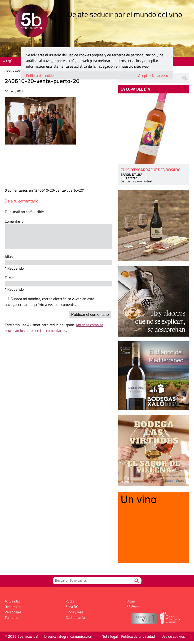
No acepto (160, 75)
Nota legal (109, 636)
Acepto (143, 75)
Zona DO (72, 606)
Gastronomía (75, 617)
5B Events (134, 606)
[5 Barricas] (31, 21)
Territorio (11, 617)
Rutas (70, 601)
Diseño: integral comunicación (68, 636)
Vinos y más (75, 612)
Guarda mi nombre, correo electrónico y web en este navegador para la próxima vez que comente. (49, 301)
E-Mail (10, 278)
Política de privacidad (138, 636)
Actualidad (13, 601)
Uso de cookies (173, 636)
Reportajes (13, 606)
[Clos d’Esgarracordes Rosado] (153, 128)
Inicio (8, 71)
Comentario (14, 221)
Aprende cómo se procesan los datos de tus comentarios (54, 327)
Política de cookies (40, 75)
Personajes (13, 612)
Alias (9, 256)
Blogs (131, 601)
